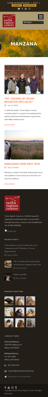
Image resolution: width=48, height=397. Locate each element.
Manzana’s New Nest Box (22, 163)
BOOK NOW (29, 5)
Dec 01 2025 (21, 268)
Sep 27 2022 (13, 167)
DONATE (16, 5)
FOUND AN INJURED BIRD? (19, 3)
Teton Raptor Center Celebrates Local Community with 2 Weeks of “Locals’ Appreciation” (20, 248)
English (29, 22)
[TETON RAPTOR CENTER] (10, 231)
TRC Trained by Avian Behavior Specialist (19, 100)
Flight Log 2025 (19, 274)
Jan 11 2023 (13, 105)
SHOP (35, 3)
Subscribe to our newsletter (19, 376)
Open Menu (41, 16)
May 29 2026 (12, 255)
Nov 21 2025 (21, 278)
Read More (9, 125)
